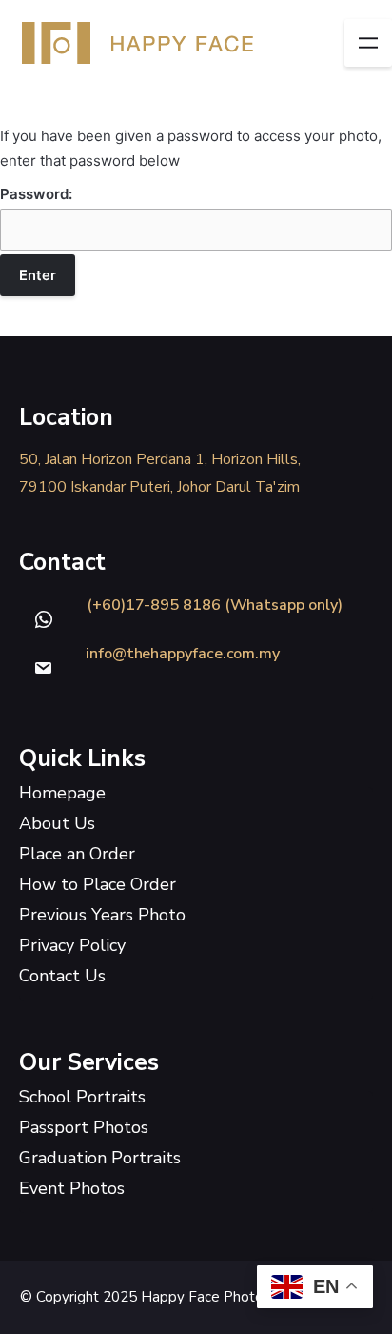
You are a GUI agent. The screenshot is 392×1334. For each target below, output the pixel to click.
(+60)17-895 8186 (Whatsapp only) (214, 605)
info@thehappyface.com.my (183, 653)
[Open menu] (368, 43)
